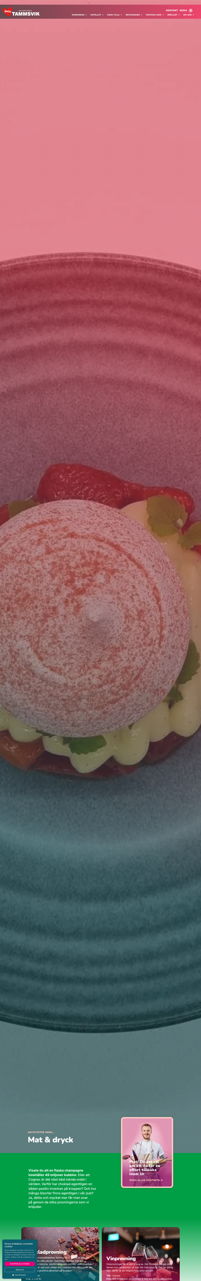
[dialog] (19, 1259)
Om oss (187, 15)
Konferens (78, 15)
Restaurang (133, 15)
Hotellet (95, 15)
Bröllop (172, 15)
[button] (20, 1275)
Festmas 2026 (153, 15)
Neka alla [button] (20, 1270)
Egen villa (113, 15)
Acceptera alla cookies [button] (20, 1264)
